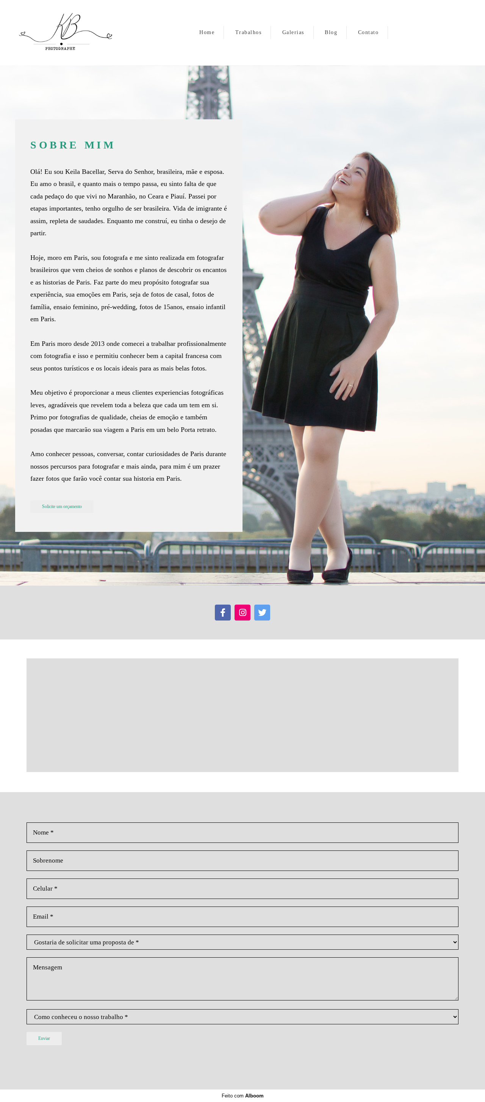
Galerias (293, 32)
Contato (368, 32)
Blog (331, 32)
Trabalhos (248, 32)
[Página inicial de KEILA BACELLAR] (67, 32)
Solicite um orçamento (62, 506)
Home (206, 32)
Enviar (44, 1038)
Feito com (243, 1096)
